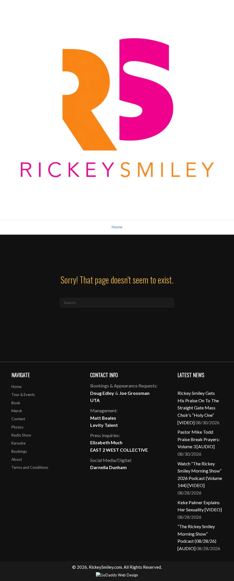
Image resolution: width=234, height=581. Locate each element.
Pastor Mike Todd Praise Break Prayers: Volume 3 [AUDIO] (198, 439)
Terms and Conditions (29, 467)
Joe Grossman (134, 393)
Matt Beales (103, 418)
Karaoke (18, 443)
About (16, 459)
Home (117, 227)
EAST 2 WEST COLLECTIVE (119, 450)
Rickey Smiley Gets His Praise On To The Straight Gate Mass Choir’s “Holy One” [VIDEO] (198, 407)
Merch (16, 411)
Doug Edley (102, 393)
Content (18, 419)
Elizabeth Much (106, 442)
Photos (17, 427)
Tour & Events (23, 394)
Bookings (19, 451)
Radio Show (21, 435)
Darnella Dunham (108, 467)
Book (15, 403)
